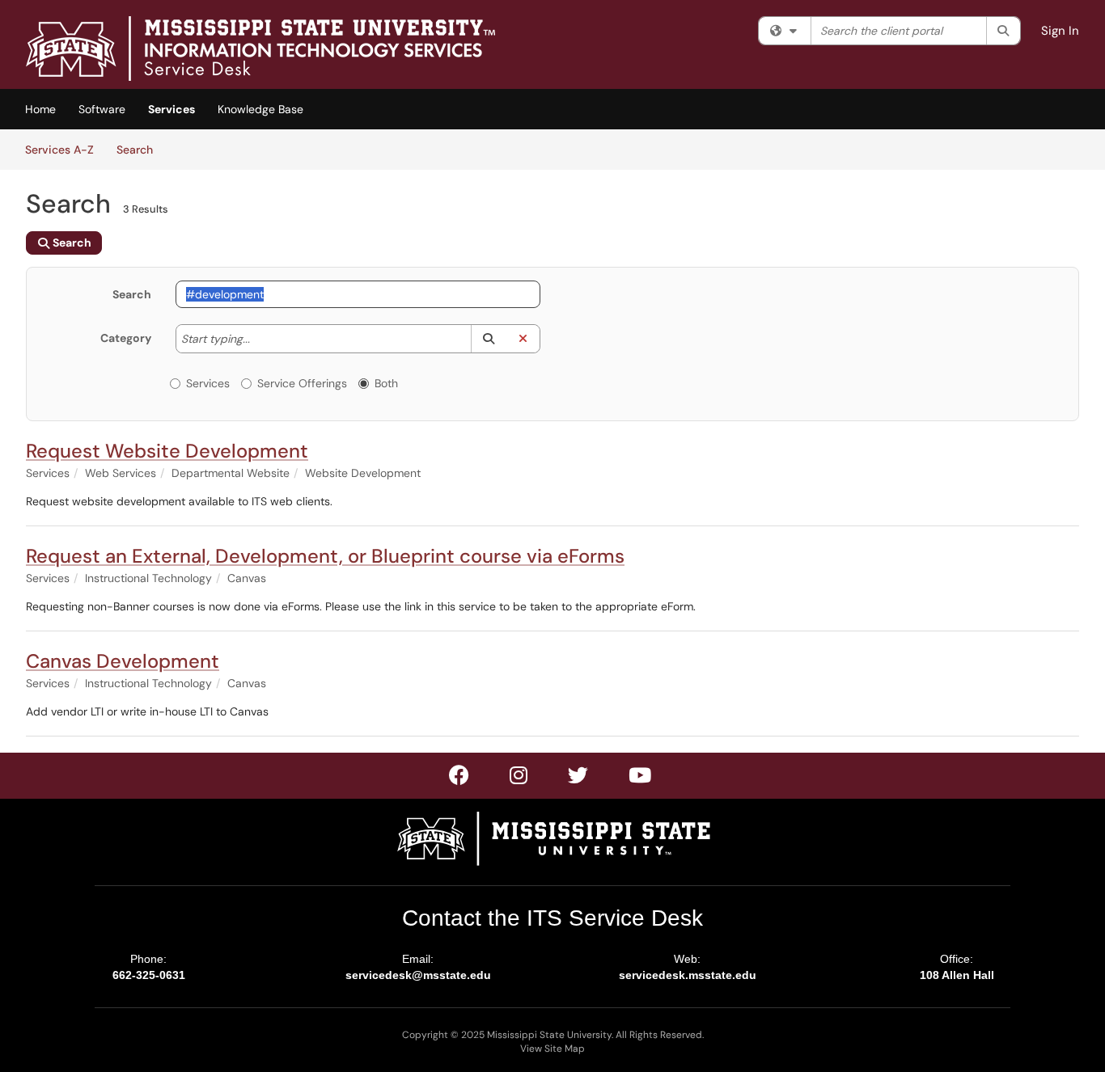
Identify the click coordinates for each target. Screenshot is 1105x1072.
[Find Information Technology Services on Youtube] (640, 778)
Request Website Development (167, 450)
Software (101, 109)
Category (125, 338)
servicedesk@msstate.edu (418, 975)
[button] (488, 338)
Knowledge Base (260, 109)
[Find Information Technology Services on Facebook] (459, 778)
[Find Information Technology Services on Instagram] (578, 778)
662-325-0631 (148, 975)
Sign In (1060, 31)
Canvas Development (122, 660)
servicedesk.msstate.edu (687, 975)
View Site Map (552, 1048)
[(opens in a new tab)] (260, 48)
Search (140, 149)
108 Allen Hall (957, 975)
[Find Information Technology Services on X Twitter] (519, 778)
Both (386, 383)
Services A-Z (59, 149)
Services (171, 109)
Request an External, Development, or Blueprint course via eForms (325, 555)
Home (40, 109)
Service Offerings (302, 383)
